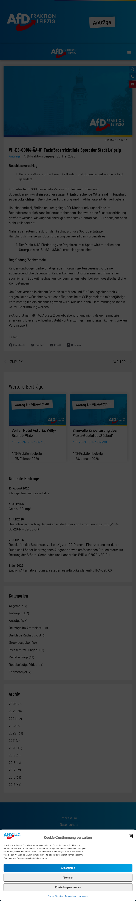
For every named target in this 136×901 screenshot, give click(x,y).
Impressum (83, 896)
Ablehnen (68, 877)
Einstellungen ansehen (68, 887)
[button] (130, 836)
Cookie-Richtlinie (55, 896)
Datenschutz (70, 896)
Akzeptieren (68, 867)
